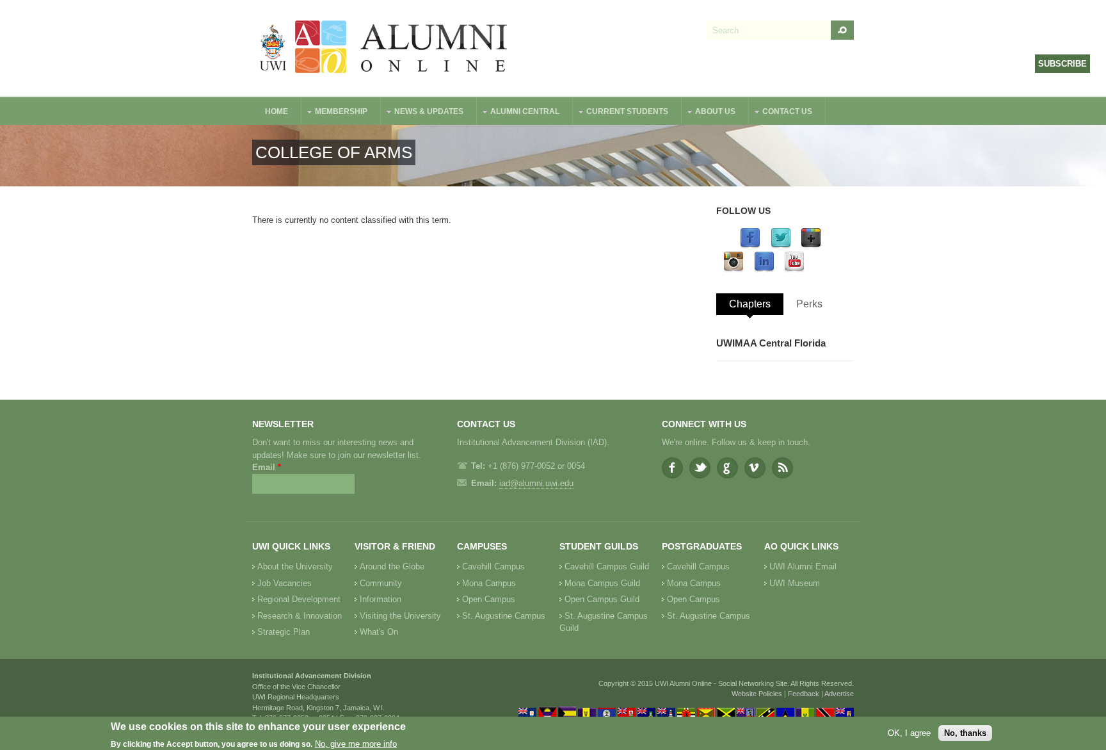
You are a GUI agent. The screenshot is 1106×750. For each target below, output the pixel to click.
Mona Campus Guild (602, 583)
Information (380, 599)
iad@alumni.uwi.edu (536, 483)
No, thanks (965, 733)
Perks (809, 303)
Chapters (750, 303)
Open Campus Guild (602, 599)
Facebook (672, 467)
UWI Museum (794, 583)
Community (381, 583)
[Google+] (811, 245)
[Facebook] (750, 245)
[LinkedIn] (764, 269)
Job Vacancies (284, 583)
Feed (782, 467)
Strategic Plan (283, 632)
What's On (379, 632)
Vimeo (754, 467)
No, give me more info (356, 744)
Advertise (839, 693)
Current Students (620, 113)
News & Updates (422, 113)
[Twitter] (781, 245)
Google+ (727, 467)
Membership (334, 113)
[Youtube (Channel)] (794, 269)
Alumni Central (518, 113)
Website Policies (757, 693)
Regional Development (299, 599)
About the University (295, 566)
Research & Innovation (299, 616)
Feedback (803, 693)
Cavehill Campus (493, 566)
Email (266, 467)
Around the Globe (392, 566)
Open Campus (488, 599)
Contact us (780, 113)
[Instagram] (733, 269)
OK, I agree (909, 733)
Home (276, 111)
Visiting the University (400, 616)
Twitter (699, 467)
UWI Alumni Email (803, 566)
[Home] (384, 48)
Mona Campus (489, 583)
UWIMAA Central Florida (771, 343)
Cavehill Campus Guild (607, 566)
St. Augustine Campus (503, 616)
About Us (708, 113)
